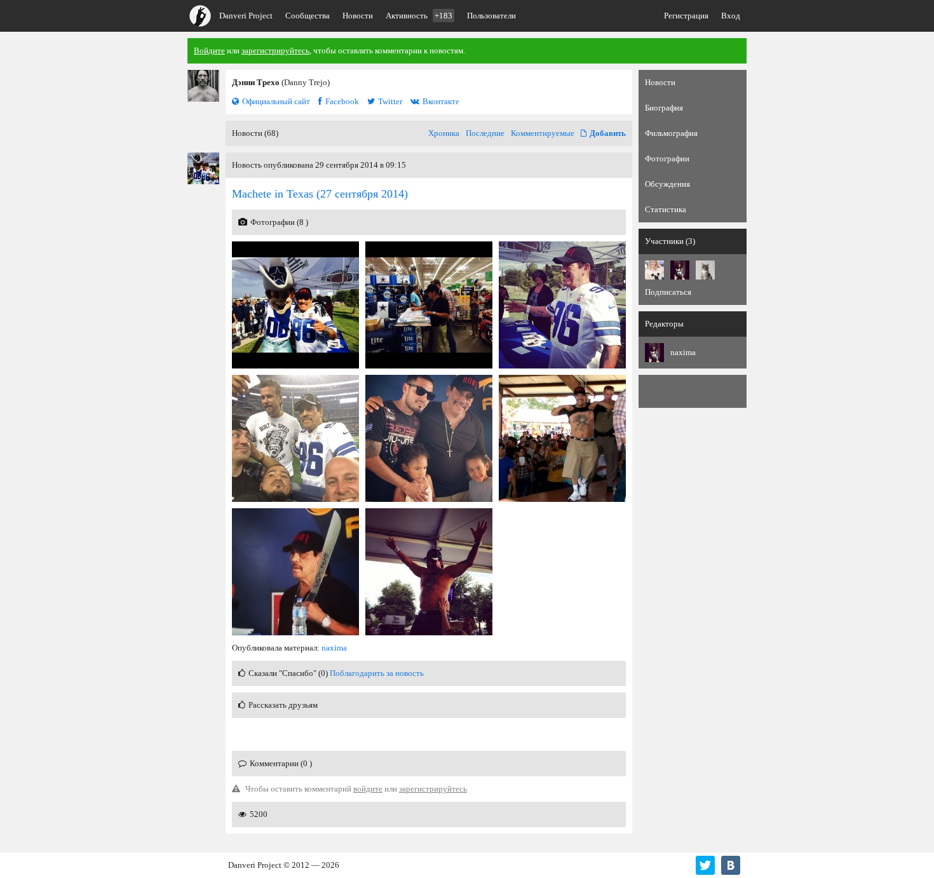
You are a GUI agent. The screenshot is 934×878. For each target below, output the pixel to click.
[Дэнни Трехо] (203, 86)
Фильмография (671, 133)
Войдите (209, 50)
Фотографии (667, 158)
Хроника (443, 133)
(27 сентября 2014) (320, 193)
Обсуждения (667, 184)
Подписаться (668, 292)
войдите (367, 789)
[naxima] (679, 270)
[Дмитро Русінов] (705, 270)
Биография (664, 107)
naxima (334, 647)
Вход (730, 15)
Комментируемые (542, 133)
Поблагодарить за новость (377, 673)
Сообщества (307, 15)
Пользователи (491, 15)
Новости (357, 15)
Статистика (665, 209)
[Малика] (654, 270)
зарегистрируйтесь (275, 50)
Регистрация (686, 15)
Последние (485, 133)
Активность (419, 15)
